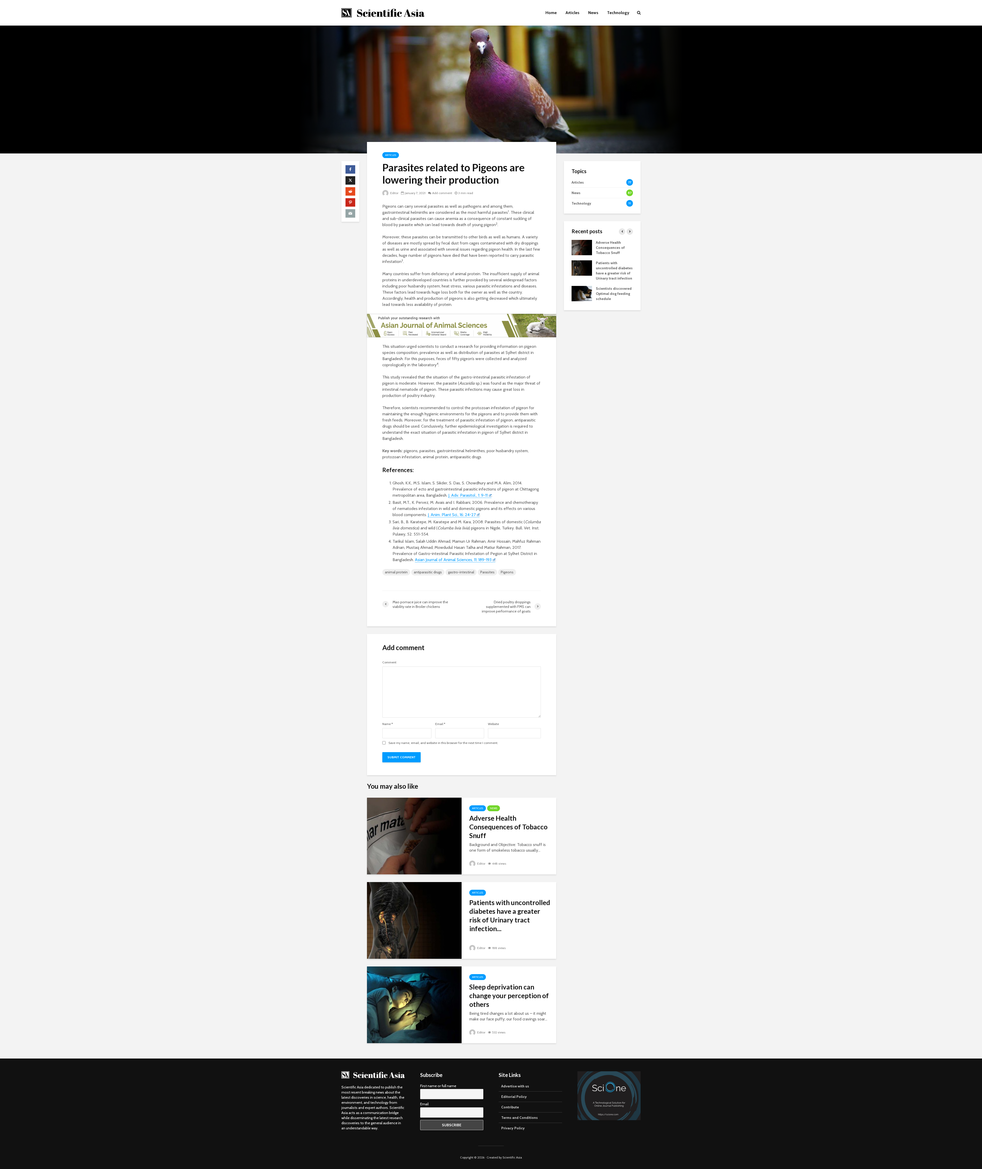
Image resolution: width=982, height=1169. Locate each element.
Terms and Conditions (519, 1117)
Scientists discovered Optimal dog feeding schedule (614, 293)
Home (551, 12)
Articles (572, 12)
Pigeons (507, 572)
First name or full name (438, 1086)
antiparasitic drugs (428, 572)
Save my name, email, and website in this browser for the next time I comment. (443, 742)
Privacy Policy (513, 1128)
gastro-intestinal (461, 572)
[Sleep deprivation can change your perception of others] (414, 1004)
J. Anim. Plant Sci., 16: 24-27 (452, 514)
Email (440, 724)
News (593, 12)
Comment (389, 662)
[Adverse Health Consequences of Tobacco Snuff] (414, 835)
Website (493, 724)
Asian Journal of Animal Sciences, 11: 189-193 (453, 559)
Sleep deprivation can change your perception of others (509, 995)
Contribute (510, 1107)
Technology (618, 12)
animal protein (396, 572)
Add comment (442, 193)
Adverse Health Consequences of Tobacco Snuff (508, 827)
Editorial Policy (514, 1096)
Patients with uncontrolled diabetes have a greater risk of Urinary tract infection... (509, 915)
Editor (393, 193)
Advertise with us (515, 1086)
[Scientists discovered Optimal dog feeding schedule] (582, 293)
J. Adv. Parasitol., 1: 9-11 (468, 495)
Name (387, 724)
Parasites (487, 572)
